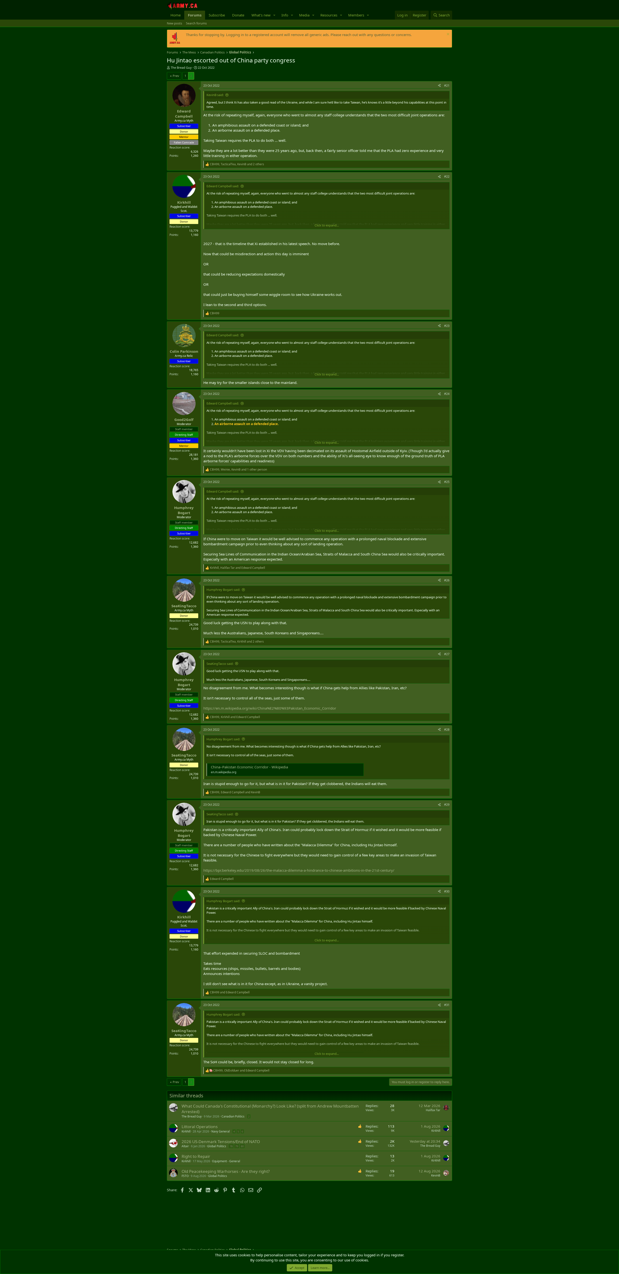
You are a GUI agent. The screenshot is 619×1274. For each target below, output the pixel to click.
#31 (447, 1005)
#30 (447, 891)
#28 (447, 729)
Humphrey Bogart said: (223, 589)
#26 (447, 580)
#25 (447, 482)
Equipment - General (226, 1161)
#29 (447, 804)
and (230, 992)
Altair (185, 1146)
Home (175, 15)
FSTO (185, 1176)
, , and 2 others (237, 164)
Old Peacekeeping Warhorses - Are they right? (226, 1171)
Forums (194, 15)
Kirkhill (186, 1131)
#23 (447, 326)
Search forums (196, 23)
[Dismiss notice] (447, 34)
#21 (447, 85)
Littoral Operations (200, 1126)
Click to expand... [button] (327, 225)
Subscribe (217, 15)
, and (237, 568)
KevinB (435, 1175)
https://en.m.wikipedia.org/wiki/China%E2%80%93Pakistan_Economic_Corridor (269, 708)
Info (284, 15)
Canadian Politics (232, 1116)
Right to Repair (196, 1156)
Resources (328, 15)
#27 (447, 654)
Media (304, 15)
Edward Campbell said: (222, 186)
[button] (274, 15)
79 (236, 1146)
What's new (261, 15)
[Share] (439, 86)
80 (242, 1146)
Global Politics (216, 1146)
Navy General (220, 1131)
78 (231, 1146)
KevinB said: (215, 95)
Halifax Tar (433, 1110)
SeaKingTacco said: (219, 663)
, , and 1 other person (238, 470)
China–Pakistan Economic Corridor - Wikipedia (249, 766)
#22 (447, 176)
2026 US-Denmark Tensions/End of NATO (221, 1141)
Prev (176, 76)
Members (356, 15)
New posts (174, 23)
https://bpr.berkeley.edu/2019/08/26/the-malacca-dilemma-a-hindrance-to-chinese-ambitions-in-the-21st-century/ (298, 870)
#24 (447, 394)
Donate (238, 15)
